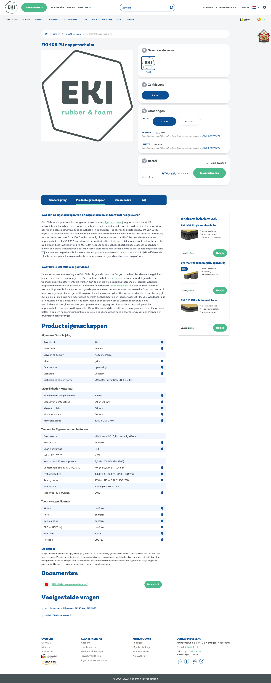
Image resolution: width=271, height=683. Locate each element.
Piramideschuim (119, 285)
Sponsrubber (70, 19)
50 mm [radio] (189, 121)
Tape (84, 19)
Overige (130, 19)
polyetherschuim (112, 222)
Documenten (123, 200)
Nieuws (71, 7)
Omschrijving (58, 200)
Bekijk (220, 253)
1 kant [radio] (155, 95)
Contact (208, 7)
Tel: (179, 651)
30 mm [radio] (164, 121)
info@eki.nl (191, 646)
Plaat (148, 71)
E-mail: (181, 646)
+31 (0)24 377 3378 (211, 136)
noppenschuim (115, 277)
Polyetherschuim (73, 33)
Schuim (26, 19)
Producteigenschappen (90, 200)
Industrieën (57, 7)
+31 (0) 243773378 (191, 651)
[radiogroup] (184, 65)
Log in (245, 7)
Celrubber (53, 19)
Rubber (39, 19)
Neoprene (107, 19)
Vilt (119, 19)
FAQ (143, 200)
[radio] (148, 63)
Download (153, 584)
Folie (94, 19)
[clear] (167, 7)
